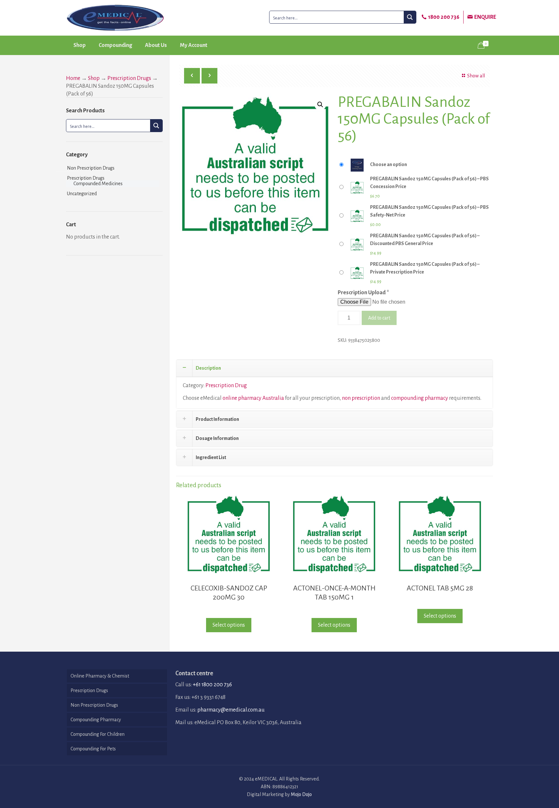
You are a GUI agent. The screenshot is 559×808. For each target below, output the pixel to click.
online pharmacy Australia (253, 398)
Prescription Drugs (129, 78)
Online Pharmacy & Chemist (100, 676)
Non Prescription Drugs (91, 168)
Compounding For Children (98, 734)
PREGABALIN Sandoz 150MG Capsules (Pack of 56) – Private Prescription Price (424, 268)
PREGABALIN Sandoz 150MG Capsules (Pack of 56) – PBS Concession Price (429, 182)
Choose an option (388, 164)
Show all (476, 75)
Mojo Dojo (301, 794)
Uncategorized (82, 193)
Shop (94, 78)
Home (73, 78)
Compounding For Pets (93, 748)
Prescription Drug (226, 385)
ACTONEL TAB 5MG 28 (440, 588)
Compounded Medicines (98, 183)
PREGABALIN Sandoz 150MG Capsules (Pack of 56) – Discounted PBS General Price (424, 239)
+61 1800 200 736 (212, 685)
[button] (320, 104)
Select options (229, 625)
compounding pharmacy (419, 398)
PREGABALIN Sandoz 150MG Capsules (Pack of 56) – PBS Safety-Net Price (429, 211)
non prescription (361, 398)
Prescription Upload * (363, 293)
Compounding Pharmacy (96, 719)
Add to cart (379, 317)
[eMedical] (115, 18)
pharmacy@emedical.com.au (231, 710)
